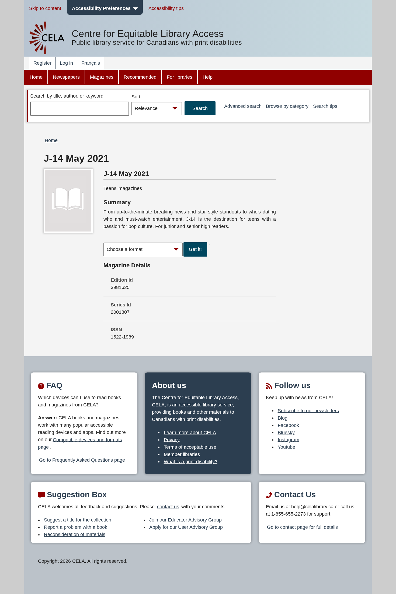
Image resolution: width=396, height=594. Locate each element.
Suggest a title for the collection (77, 520)
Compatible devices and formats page (80, 443)
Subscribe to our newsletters (308, 410)
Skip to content (45, 8)
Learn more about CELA (190, 432)
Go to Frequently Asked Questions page (82, 460)
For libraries (179, 77)
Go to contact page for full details (302, 527)
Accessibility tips (166, 8)
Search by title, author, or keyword (66, 96)
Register (42, 63)
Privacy (172, 439)
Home (36, 77)
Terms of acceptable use (190, 447)
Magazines (101, 77)
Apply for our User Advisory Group (186, 527)
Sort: (136, 96)
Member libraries (182, 454)
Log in (66, 63)
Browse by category (287, 106)
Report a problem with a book (75, 527)
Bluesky (286, 432)
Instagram (288, 439)
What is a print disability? (190, 461)
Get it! (195, 249)
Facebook (288, 425)
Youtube (286, 447)
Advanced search (243, 106)
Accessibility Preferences (101, 8)
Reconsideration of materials (74, 534)
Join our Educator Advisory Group (185, 520)
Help (208, 77)
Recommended (140, 77)
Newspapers (66, 77)
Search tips (325, 106)
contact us (168, 506)
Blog (282, 417)
